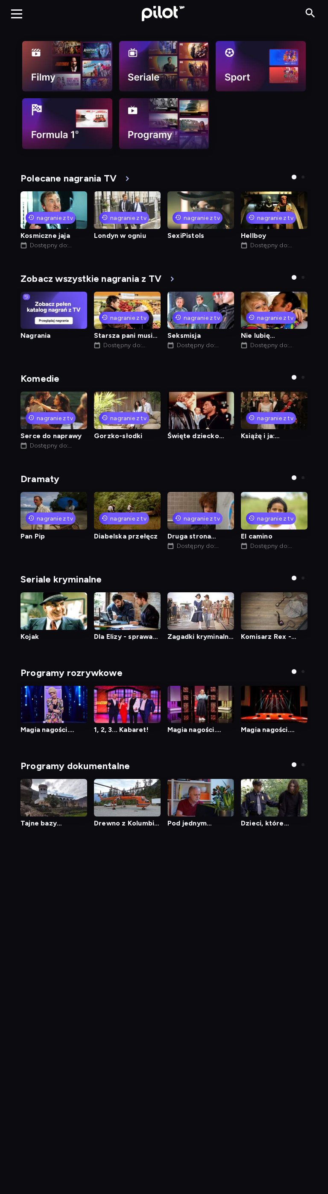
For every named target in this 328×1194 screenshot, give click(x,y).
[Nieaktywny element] (67, 66)
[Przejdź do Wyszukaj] (310, 13)
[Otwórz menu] (16, 13)
